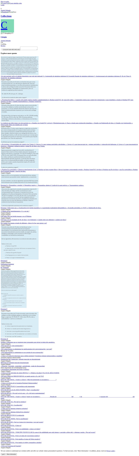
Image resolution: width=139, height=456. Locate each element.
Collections (6, 16)
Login (2, 5)
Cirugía (4, 37)
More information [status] (11, 454)
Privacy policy (110, 451)
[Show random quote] (4, 12)
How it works (5, 1)
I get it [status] (3, 454)
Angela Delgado (6, 10)
